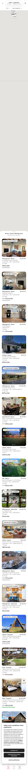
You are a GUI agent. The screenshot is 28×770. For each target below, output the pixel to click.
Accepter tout (14, 750)
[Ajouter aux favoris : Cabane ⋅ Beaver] (24, 430)
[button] (5, 265)
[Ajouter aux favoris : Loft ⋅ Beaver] (24, 460)
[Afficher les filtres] (25, 3)
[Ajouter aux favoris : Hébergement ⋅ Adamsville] (24, 491)
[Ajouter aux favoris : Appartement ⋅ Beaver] (24, 399)
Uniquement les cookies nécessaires (14, 755)
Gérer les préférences (14, 760)
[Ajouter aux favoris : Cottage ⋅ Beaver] (24, 337)
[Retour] (2, 3)
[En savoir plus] (19, 235)
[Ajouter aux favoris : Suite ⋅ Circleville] (24, 649)
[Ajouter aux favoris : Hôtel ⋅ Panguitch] (24, 680)
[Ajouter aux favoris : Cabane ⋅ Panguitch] (24, 617)
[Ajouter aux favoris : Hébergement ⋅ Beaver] (24, 241)
